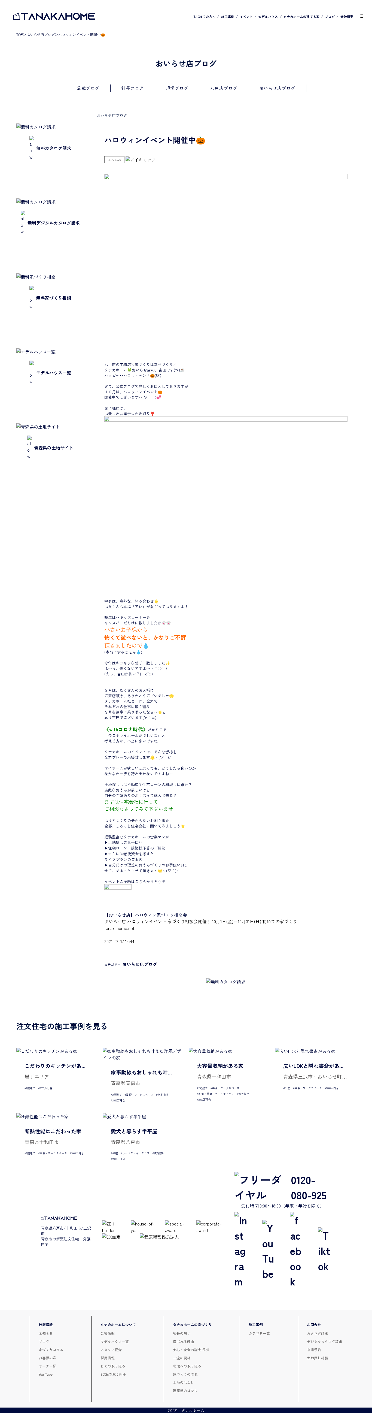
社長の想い (182, 1333)
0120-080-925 (309, 1187)
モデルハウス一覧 (114, 1341)
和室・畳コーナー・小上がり (216, 1094)
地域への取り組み (187, 1366)
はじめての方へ (204, 16)
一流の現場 (182, 1357)
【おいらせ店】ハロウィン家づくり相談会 (145, 914)
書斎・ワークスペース (139, 1094)
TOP (19, 34)
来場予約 (314, 1349)
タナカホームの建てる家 (301, 16)
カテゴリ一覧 (259, 1333)
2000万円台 (46, 1088)
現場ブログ (177, 88)
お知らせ (46, 1333)
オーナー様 (47, 1366)
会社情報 (107, 1333)
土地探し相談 (317, 1357)
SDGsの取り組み (113, 1374)
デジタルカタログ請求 (324, 1341)
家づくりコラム (51, 1349)
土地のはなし (183, 1382)
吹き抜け (163, 1094)
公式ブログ (88, 88)
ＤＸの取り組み (112, 1366)
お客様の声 (47, 1357)
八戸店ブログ (223, 88)
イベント (246, 16)
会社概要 (346, 16)
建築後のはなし (185, 1390)
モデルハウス (268, 16)
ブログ (330, 16)
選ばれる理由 (183, 1341)
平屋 (287, 1088)
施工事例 (227, 16)
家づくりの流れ (185, 1374)
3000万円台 (118, 1100)
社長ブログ (132, 88)
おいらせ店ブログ (40, 34)
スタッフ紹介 (111, 1349)
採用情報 (107, 1357)
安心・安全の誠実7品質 (191, 1349)
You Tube (46, 1374)
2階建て (30, 1088)
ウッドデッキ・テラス (136, 1153)
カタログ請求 (317, 1333)
